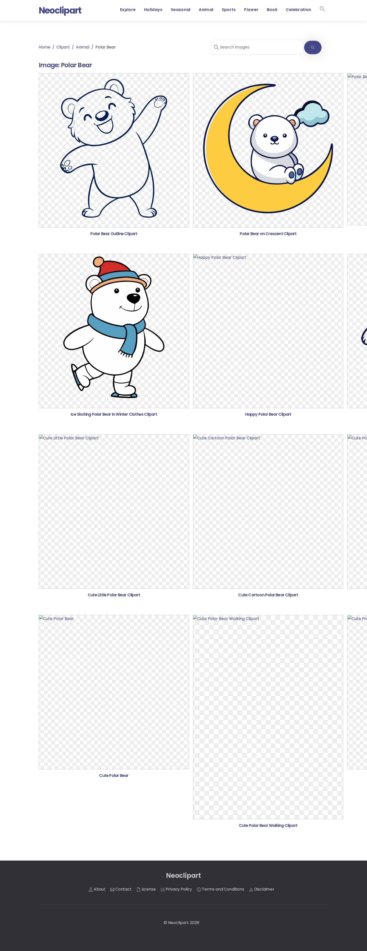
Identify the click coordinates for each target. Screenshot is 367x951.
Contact (123, 889)
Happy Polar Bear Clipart (268, 414)
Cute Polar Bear (113, 775)
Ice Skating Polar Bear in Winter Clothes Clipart (114, 414)
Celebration (298, 9)
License (148, 889)
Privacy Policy (178, 889)
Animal (206, 9)
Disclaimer (263, 889)
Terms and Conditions (222, 889)
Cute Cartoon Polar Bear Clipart (268, 595)
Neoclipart (178, 923)
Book (272, 9)
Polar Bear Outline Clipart (113, 234)
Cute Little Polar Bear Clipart (114, 595)
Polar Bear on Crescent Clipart (268, 234)
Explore (128, 9)
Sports (229, 9)
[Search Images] (313, 47)
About (99, 889)
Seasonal (180, 9)
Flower (251, 9)
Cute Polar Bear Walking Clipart (268, 825)
